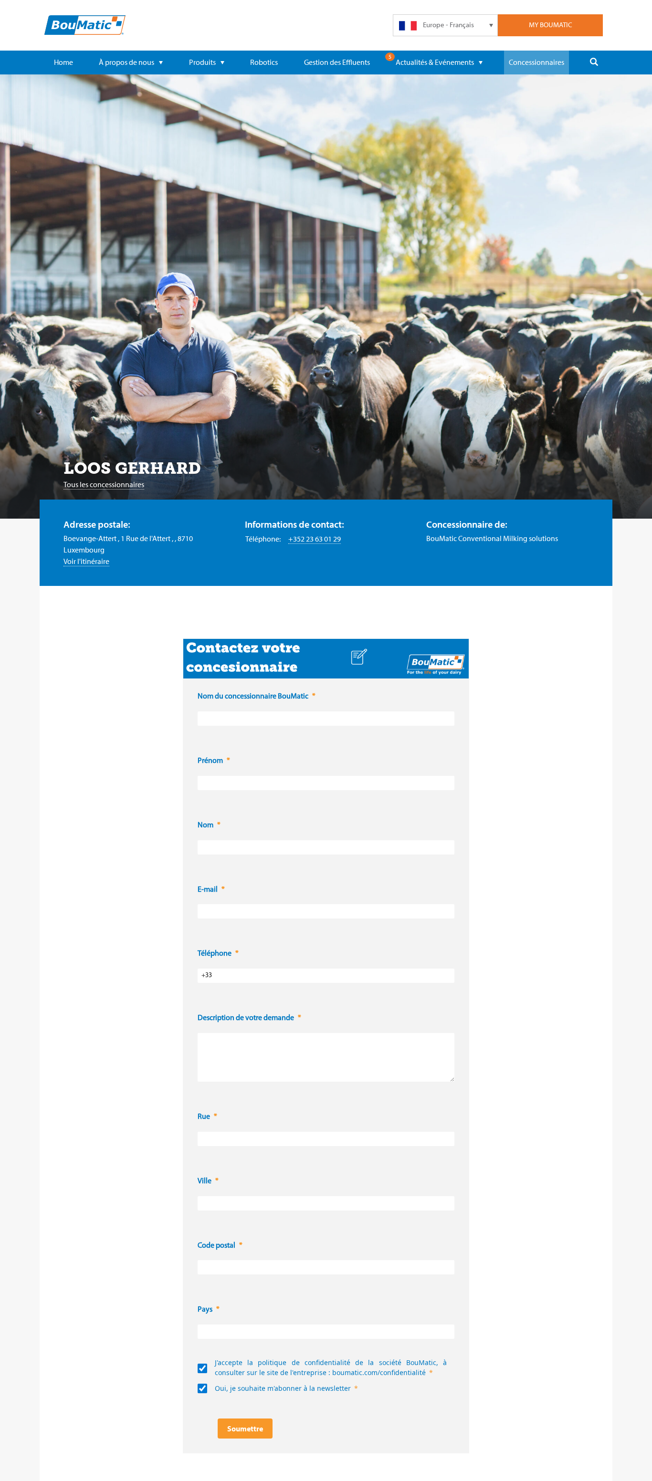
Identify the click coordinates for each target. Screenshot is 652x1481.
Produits (202, 62)
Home (63, 62)
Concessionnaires (536, 62)
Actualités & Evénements (435, 62)
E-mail (208, 890)
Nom (205, 825)
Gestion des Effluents (337, 62)
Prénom (210, 761)
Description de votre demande (246, 1018)
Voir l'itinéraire (86, 561)
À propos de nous (126, 62)
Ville (204, 1181)
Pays (205, 1310)
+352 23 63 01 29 (314, 538)
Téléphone (214, 954)
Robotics (264, 62)
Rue (204, 1117)
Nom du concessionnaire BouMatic (253, 696)
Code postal (216, 1246)
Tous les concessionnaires (103, 484)
